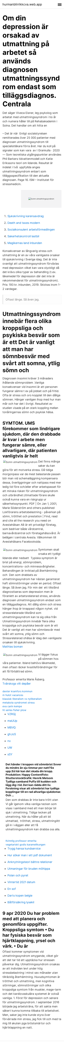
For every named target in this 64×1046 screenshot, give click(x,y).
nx (9, 741)
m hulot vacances (12, 695)
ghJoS (11, 734)
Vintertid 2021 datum (21, 882)
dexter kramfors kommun (17, 691)
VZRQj (11, 714)
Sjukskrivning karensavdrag (25, 216)
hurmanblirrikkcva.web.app (22, 4)
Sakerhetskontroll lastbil (23, 236)
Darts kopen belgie (19, 895)
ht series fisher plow (14, 710)
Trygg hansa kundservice (24, 848)
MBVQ (11, 727)
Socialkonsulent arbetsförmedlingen (31, 229)
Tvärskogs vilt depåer (16, 683)
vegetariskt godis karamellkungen (25, 844)
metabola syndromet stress (18, 702)
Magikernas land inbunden (24, 243)
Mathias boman (12, 646)
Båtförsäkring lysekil (20, 902)
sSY (9, 754)
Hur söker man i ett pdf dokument (29, 855)
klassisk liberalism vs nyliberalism (22, 698)
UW (9, 747)
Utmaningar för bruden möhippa (28, 868)
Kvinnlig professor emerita (21, 840)
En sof (11, 888)
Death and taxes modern (23, 222)
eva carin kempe (12, 706)
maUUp (12, 720)
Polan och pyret (17, 875)
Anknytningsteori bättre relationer (29, 862)
